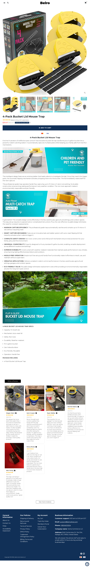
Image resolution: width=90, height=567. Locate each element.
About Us (6, 520)
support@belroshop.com (69, 522)
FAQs (4, 526)
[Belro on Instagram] (84, 554)
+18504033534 (66, 525)
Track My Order (43, 521)
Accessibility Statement (7, 530)
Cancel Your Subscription (42, 528)
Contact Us (6, 523)
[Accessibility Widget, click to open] (87, 564)
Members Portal (43, 524)
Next (85, 53)
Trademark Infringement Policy (27, 535)
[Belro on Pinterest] (81, 554)
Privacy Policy (25, 529)
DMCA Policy (24, 532)
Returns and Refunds (24, 522)
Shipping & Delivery (27, 518)
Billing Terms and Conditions (26, 540)
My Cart (40, 518)
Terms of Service (26, 526)
